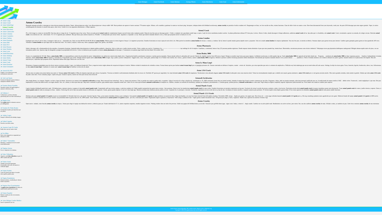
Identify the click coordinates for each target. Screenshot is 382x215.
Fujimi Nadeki (7, 171)
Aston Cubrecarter (8, 31)
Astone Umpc (6, 60)
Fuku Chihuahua (7, 154)
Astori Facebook (159, 2)
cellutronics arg (208, 208)
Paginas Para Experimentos (11, 185)
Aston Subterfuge (8, 25)
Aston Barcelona (7, 29)
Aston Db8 (5, 42)
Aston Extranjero (7, 66)
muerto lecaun (173, 208)
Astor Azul (222, 2)
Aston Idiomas (175, 2)
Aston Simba (6, 58)
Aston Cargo (6, 21)
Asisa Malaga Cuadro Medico (11, 200)
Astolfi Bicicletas (7, 53)
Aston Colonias (7, 34)
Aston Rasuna (6, 47)
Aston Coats (6, 62)
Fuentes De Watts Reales (10, 108)
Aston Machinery (207, 2)
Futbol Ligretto (7, 121)
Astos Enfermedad (238, 2)
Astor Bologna (142, 2)
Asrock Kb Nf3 (7, 70)
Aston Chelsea (7, 38)
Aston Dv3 (5, 45)
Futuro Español (7, 193)
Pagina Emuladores (8, 178)
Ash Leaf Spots (7, 78)
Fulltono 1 (5, 93)
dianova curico (200, 208)
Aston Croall (6, 23)
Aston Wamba (6, 49)
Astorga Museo (191, 2)
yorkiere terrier (192, 208)
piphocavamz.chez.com (192, 210)
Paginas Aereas (7, 148)
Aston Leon (6, 51)
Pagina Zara (6, 100)
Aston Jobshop (7, 56)
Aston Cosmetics (7, 36)
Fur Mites (5, 133)
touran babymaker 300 (183, 208)
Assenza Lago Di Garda (10, 127)
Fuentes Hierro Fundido (10, 85)
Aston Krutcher (7, 64)
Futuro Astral (6, 162)
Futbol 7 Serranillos (8, 141)
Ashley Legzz (6, 115)
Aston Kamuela (7, 40)
